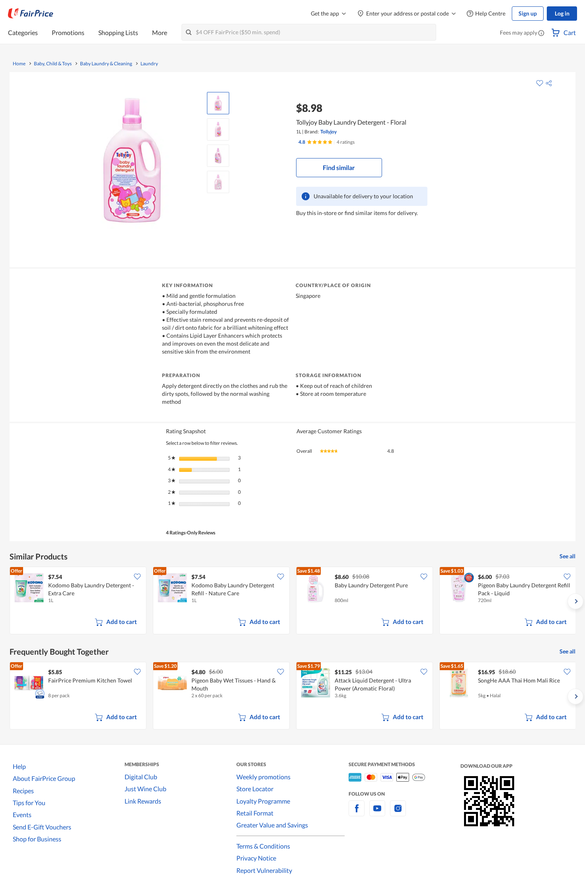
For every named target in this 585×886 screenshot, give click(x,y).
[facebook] (357, 813)
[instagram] (398, 813)
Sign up (528, 13)
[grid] (292, 601)
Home (19, 63)
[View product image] (218, 103)
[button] (541, 33)
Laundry (149, 63)
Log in (562, 13)
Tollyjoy (328, 132)
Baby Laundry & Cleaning (106, 63)
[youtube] (377, 813)
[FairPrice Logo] (30, 13)
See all (567, 556)
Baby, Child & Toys (53, 63)
